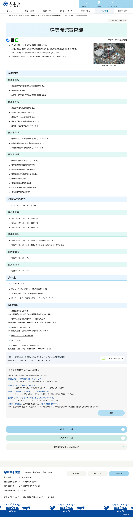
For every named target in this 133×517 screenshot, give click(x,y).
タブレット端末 (43, 400)
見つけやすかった (22, 388)
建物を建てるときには (19, 311)
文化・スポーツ (66, 11)
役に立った (20, 381)
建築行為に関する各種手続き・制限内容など (28, 319)
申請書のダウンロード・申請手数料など (26, 345)
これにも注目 (66, 438)
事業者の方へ (123, 11)
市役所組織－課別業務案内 (53, 15)
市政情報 (104, 11)
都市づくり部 (69, 15)
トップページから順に (24, 394)
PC (32, 400)
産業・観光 (85, 11)
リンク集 (50, 497)
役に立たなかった (34, 381)
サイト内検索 (41, 394)
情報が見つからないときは (66, 447)
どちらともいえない (52, 381)
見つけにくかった (39, 388)
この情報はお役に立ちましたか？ (23, 370)
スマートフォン (21, 400)
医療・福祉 (47, 11)
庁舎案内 (76, 473)
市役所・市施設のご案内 (33, 15)
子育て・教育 (28, 11)
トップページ (8, 15)
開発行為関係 (16, 340)
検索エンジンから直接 (57, 394)
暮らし (9, 11)
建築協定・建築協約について (22, 327)
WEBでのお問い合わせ (114, 358)
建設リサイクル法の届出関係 (22, 335)
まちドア (118, 473)
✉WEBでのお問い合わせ (32, 404)
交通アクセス (98, 473)
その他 (72, 394)
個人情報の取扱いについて (33, 497)
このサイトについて (11, 497)
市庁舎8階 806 (17, 283)
